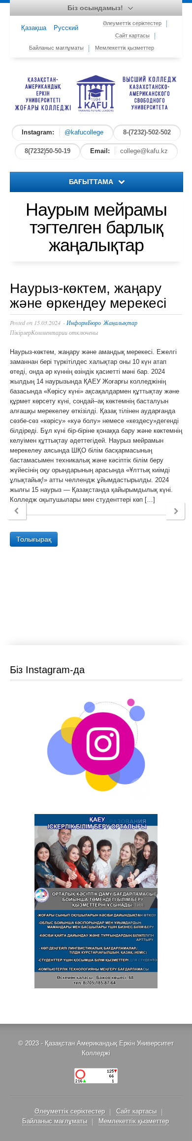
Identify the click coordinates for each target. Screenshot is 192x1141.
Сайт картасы (132, 35)
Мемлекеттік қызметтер (124, 48)
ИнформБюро (83, 322)
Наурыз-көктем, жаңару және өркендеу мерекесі (88, 296)
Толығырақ (33, 539)
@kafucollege (83, 132)
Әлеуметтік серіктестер (132, 23)
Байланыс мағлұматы (56, 48)
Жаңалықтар (120, 322)
